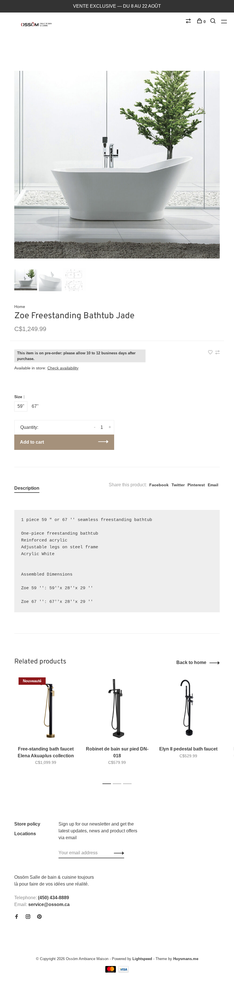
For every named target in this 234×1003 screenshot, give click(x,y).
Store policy (27, 824)
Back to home (191, 662)
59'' (20, 406)
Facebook (159, 485)
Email (213, 485)
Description (26, 488)
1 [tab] (108, 784)
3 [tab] (129, 784)
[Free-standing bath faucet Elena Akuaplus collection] (45, 708)
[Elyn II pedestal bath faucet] (188, 708)
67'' (35, 406)
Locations (25, 833)
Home (19, 306)
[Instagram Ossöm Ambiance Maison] (28, 917)
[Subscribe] (117, 853)
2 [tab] (118, 784)
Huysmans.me (185, 959)
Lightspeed (142, 959)
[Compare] (189, 21)
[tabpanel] (117, 164)
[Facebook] (16, 917)
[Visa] (123, 971)
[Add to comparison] (217, 352)
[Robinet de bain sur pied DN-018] (117, 708)
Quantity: (29, 427)
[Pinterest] (39, 917)
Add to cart (32, 442)
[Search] (213, 21)
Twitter (178, 485)
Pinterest (196, 485)
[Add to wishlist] (211, 352)
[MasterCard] (111, 971)
